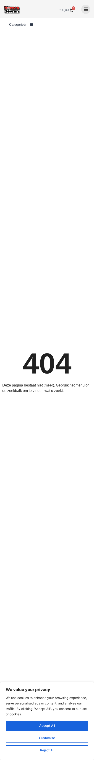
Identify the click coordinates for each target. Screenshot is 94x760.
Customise (47, 738)
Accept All (47, 725)
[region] (47, 721)
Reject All (47, 750)
